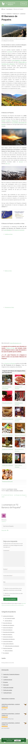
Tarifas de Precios (7, 692)
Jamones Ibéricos (8, 620)
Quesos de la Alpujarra (8, 627)
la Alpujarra (10, 51)
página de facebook (19, 230)
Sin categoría (6, 653)
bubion (7, 490)
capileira (11, 490)
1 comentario (22, 13)
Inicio (4, 9)
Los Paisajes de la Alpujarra (20, 495)
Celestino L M (16, 13)
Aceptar (17, 740)
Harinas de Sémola (9, 650)
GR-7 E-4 (7, 163)
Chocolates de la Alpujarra (8, 632)
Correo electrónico (8, 575)
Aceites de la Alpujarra (8, 636)
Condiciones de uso (7, 679)
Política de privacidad (8, 687)
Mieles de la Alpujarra (7, 634)
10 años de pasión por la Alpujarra (12, 646)
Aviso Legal (6, 685)
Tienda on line (10, 348)
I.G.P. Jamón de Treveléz (10, 618)
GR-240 (21, 161)
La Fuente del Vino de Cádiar (7, 495)
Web (4, 582)
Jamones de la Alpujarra (8, 616)
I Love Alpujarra (9, 9)
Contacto (5, 677)
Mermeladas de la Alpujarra (9, 639)
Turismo (15, 489)
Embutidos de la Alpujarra (8, 625)
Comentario (6, 550)
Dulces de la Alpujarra (7, 629)
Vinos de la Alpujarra (7, 623)
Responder (4, 530)
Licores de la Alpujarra (8, 641)
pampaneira (16, 490)
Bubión (3, 120)
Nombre (5, 569)
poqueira (21, 490)
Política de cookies (7, 690)
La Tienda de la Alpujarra (9, 363)
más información (9, 740)
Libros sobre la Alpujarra (8, 643)
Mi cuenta (5, 682)
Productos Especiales (7, 648)
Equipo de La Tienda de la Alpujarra (11, 674)
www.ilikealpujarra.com (15, 343)
